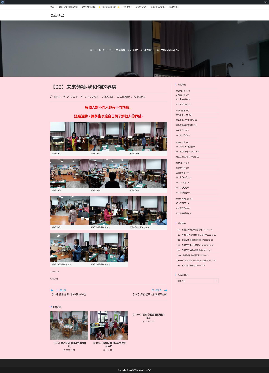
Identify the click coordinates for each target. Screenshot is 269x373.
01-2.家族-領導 (181, 104)
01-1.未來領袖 (91, 96)
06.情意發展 (139, 96)
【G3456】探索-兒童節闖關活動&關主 (148, 316)
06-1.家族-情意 (181, 177)
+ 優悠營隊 (126, 7)
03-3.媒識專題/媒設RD (185, 125)
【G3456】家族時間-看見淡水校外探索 (191, 260)
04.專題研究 (180, 163)
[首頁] (91, 50)
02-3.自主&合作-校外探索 (186, 157)
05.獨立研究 (180, 168)
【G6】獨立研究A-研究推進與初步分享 (191, 235)
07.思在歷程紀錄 (182, 199)
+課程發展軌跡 (140, 7)
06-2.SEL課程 (181, 182)
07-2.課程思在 (181, 208)
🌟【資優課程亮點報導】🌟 (109, 7)
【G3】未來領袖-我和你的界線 (167, 50)
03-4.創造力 (180, 130)
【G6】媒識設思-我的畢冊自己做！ (190, 229)
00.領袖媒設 (180, 91)
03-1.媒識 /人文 (182, 115)
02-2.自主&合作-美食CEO (186, 151)
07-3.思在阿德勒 (182, 213)
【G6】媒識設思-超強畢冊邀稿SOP (190, 240)
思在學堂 (57, 15)
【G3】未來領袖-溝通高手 (186, 265)
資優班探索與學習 (157, 7)
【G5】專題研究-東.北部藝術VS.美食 (190, 245)
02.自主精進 (180, 142)
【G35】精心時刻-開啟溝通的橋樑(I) (69, 344)
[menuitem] (2, 2)
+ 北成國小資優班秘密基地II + (67, 7)
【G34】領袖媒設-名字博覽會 (188, 255)
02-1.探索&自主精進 (184, 146)
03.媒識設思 (180, 110)
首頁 (52, 7)
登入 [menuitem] (266, 2)
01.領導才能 (107, 96)
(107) (56, 279)
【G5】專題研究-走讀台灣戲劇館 (189, 250)
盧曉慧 (57, 96)
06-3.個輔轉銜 (123, 96)
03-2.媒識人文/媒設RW (185, 120)
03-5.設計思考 (181, 135)
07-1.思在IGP (181, 203)
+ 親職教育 (173, 7)
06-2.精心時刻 (181, 187)
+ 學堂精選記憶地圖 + (88, 7)
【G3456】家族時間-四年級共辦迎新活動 (109, 344)
